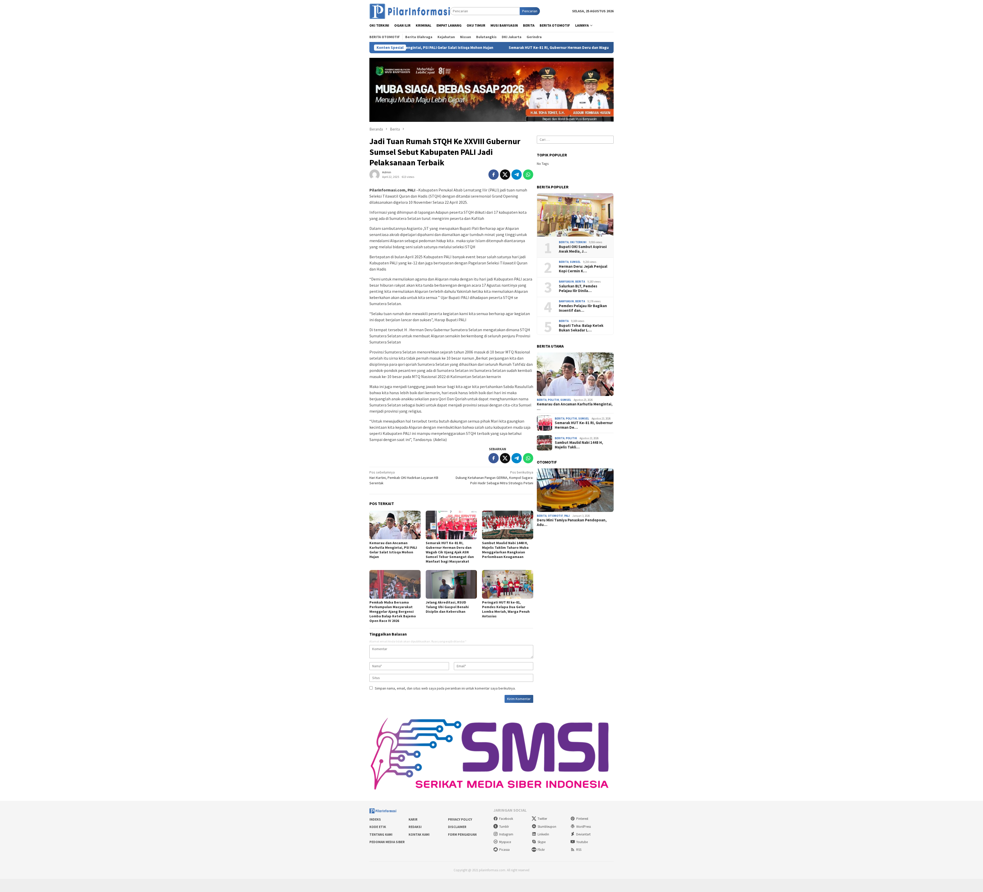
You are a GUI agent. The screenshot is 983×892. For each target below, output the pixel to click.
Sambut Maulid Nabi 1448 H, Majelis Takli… (579, 444)
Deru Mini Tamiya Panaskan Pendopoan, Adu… (572, 522)
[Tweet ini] (505, 174)
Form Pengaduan (462, 834)
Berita (564, 242)
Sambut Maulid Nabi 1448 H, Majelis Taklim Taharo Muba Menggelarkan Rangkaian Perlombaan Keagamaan (505, 550)
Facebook (506, 818)
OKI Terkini (578, 242)
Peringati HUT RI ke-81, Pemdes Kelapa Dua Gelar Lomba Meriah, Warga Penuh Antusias (506, 609)
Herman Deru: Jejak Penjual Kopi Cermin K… (583, 268)
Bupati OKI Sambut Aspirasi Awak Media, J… (583, 249)
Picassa (504, 849)
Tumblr (504, 826)
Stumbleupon (547, 826)
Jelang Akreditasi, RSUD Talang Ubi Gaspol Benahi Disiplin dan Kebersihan (447, 607)
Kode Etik (377, 827)
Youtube (582, 842)
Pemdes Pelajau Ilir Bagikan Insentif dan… (583, 308)
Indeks (375, 819)
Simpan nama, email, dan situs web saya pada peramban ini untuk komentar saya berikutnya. (445, 688)
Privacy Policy (460, 819)
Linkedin (543, 834)
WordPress (583, 826)
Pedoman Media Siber (387, 842)
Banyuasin (566, 281)
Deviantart (583, 834)
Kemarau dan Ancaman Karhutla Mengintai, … (575, 406)
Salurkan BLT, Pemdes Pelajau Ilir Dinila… (578, 288)
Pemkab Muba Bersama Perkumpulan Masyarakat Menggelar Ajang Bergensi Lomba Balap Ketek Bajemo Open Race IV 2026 (392, 611)
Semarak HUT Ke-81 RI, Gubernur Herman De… (584, 425)
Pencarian (529, 11)
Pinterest (582, 818)
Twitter (542, 818)
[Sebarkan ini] (493, 174)
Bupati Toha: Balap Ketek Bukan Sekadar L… (581, 327)
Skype (542, 842)
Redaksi (415, 827)
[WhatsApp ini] (528, 174)
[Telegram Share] (516, 174)
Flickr (541, 849)
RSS (578, 849)
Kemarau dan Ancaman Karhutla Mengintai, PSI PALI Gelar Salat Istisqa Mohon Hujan (393, 550)
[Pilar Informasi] (409, 10)
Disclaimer (457, 827)
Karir (413, 819)
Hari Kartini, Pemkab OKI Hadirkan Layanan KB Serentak (403, 477)
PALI (567, 516)
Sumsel (575, 262)
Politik (553, 400)
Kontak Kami (419, 834)
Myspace (505, 842)
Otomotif (555, 516)
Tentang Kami (380, 834)
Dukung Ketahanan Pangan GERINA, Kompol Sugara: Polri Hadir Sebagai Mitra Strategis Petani (494, 477)
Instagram (506, 834)
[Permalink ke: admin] (374, 174)
